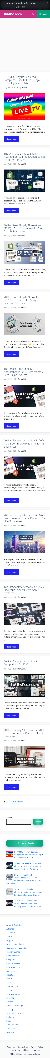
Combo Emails (12, 955)
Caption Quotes (13, 951)
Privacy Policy (37, 1047)
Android (9, 936)
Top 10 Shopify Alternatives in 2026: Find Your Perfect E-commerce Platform (24, 590)
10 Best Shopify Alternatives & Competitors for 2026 (21, 663)
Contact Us (23, 1047)
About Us (11, 1047)
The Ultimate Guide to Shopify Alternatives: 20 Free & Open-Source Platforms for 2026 (25, 156)
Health (9, 978)
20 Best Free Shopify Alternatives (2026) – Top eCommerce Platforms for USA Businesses (24, 228)
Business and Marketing (16, 948)
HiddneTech (12, 14)
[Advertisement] (25, 46)
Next (21, 801)
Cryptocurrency (13, 967)
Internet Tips (12, 986)
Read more (11, 139)
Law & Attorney (13, 994)
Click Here (20, 6)
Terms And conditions (19, 1050)
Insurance (10, 982)
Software (10, 1017)
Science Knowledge (14, 1005)
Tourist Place (12, 1028)
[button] (33, 14)
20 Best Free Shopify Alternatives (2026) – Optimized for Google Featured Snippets (22, 300)
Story (8, 1021)
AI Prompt (11, 932)
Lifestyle (10, 998)
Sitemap (36, 1050)
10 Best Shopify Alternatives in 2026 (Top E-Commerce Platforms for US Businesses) (24, 443)
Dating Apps (11, 971)
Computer (10, 959)
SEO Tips (10, 1009)
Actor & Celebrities (14, 925)
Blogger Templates (15, 944)
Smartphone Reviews (15, 1013)
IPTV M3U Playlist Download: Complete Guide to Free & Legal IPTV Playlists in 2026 (22, 80)
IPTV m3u (10, 990)
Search (9, 817)
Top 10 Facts (12, 1024)
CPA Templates (13, 963)
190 (15, 801)
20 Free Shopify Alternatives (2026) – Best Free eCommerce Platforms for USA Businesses (24, 518)
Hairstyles (11, 974)
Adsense (10, 928)
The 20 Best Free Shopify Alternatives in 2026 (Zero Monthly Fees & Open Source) (23, 372)
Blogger (9, 940)
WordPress (11, 1032)
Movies (9, 1001)
